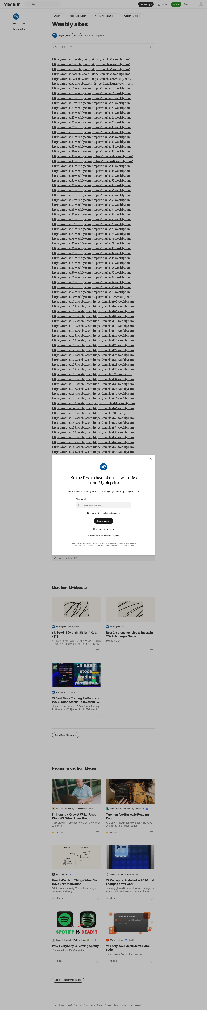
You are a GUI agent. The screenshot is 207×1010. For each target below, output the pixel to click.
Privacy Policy (130, 543)
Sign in (116, 535)
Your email (81, 499)
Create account (103, 521)
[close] (151, 459)
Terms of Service (115, 543)
